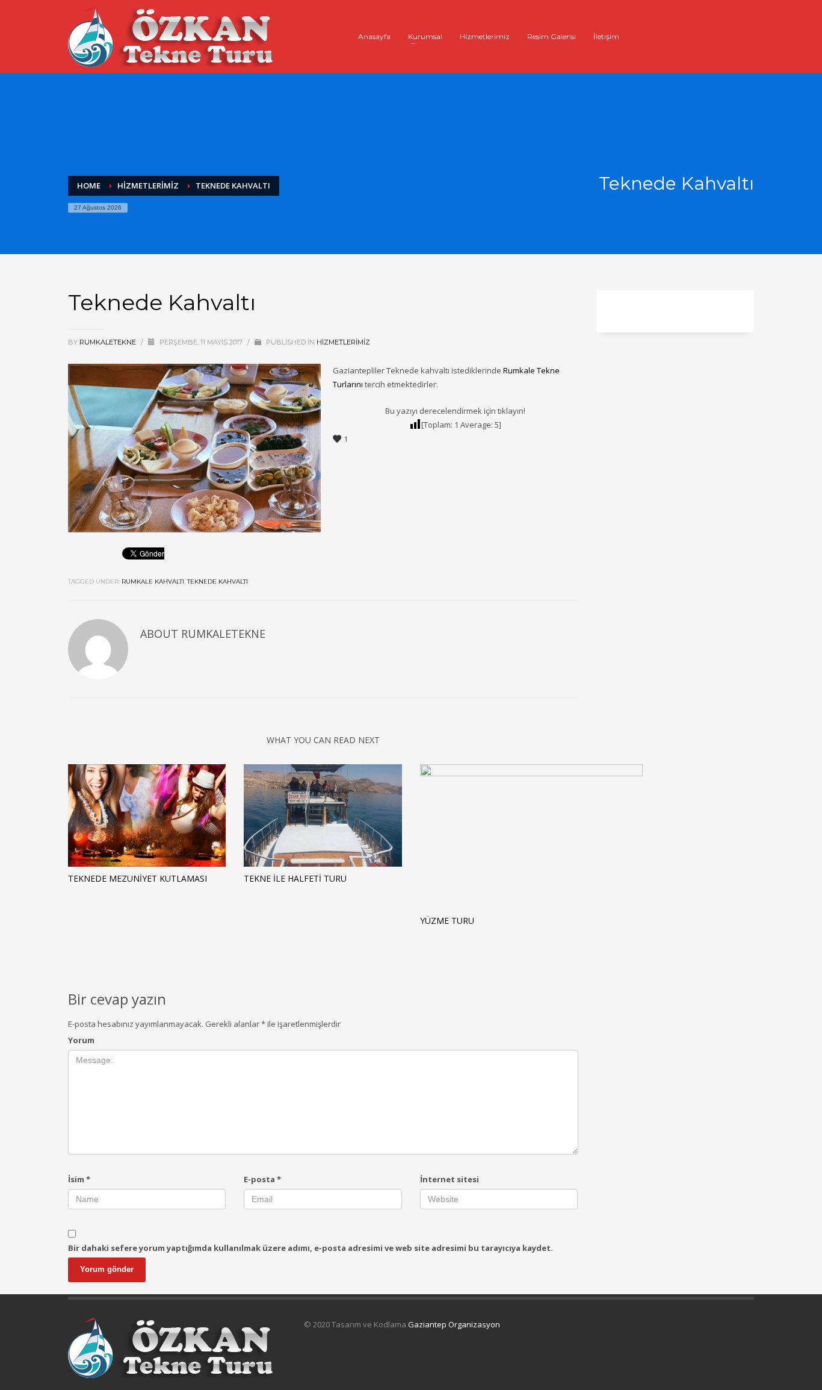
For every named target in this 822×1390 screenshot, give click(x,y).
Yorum (81, 1040)
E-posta (262, 1179)
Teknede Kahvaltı (217, 581)
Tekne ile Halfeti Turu (295, 878)
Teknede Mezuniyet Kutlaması (137, 878)
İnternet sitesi (449, 1179)
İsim (79, 1179)
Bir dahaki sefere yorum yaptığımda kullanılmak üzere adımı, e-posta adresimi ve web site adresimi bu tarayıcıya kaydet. (310, 1247)
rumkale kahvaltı (153, 581)
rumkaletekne (108, 342)
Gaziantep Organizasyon (454, 1324)
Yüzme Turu (447, 920)
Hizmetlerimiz (343, 342)
